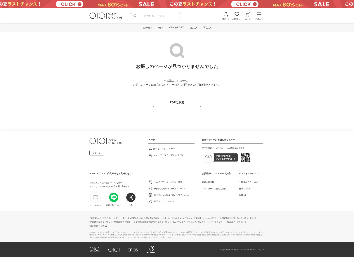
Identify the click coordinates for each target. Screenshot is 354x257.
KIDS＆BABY (176, 27)
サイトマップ (216, 222)
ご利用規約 (94, 218)
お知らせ (243, 195)
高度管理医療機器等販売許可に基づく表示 (151, 222)
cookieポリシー (211, 218)
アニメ (207, 27)
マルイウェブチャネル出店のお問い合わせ (189, 222)
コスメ (193, 27)
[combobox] (155, 15)
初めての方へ (245, 188)
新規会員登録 (208, 182)
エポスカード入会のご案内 (214, 188)
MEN (160, 27)
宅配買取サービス (233, 222)
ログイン (96, 152)
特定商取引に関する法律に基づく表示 (238, 218)
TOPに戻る (177, 102)
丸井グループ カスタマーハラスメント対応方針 (182, 218)
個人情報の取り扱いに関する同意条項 (143, 218)
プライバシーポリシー (111, 218)
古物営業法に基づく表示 (99, 222)
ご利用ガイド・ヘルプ (249, 182)
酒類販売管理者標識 (121, 222)
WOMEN (147, 27)
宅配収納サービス (96, 226)
